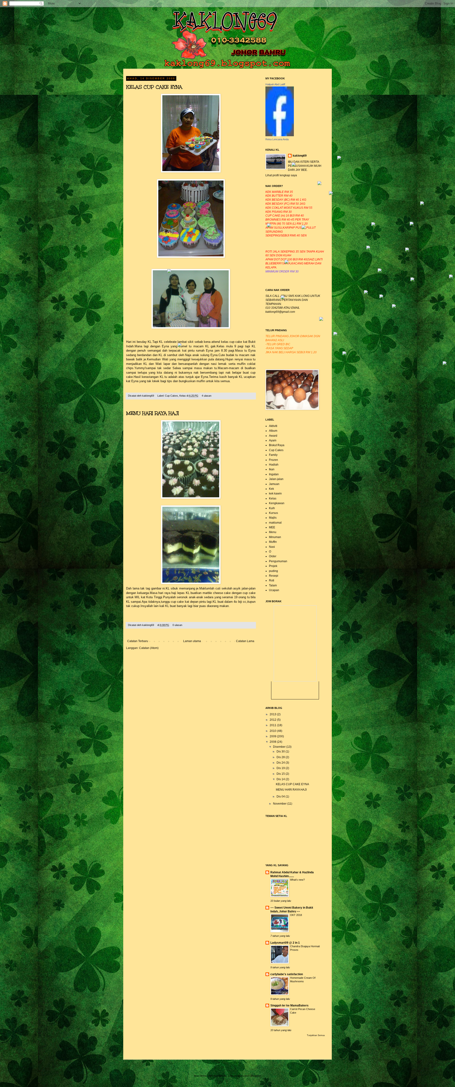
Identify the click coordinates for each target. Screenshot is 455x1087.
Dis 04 (281, 796)
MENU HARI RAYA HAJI (152, 413)
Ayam (272, 440)
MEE (272, 527)
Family (273, 455)
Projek (273, 566)
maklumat (275, 522)
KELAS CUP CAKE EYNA (154, 87)
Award (273, 435)
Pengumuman (278, 561)
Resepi (273, 575)
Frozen (273, 460)
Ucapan (274, 590)
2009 (273, 736)
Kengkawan (276, 503)
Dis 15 (281, 773)
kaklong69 (148, 395)
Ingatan (274, 474)
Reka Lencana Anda (277, 139)
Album (273, 430)
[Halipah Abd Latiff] (279, 135)
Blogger (255, 1076)
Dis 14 (281, 779)
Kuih (272, 508)
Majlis (273, 517)
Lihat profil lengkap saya (281, 175)
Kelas (182, 395)
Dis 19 (281, 768)
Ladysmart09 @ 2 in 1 (285, 942)
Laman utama (192, 641)
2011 (273, 725)
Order (272, 556)
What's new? (297, 879)
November (280, 803)
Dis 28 (281, 757)
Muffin (273, 542)
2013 (273, 714)
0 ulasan (177, 625)
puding (273, 571)
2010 (273, 731)
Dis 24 (281, 762)
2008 (273, 741)
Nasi (272, 546)
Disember (279, 746)
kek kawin (275, 493)
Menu (272, 532)
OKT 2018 (296, 915)
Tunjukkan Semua (316, 1035)
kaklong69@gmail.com (280, 311)
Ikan (271, 469)
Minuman (275, 537)
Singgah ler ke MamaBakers (289, 1005)
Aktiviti (273, 426)
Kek (271, 488)
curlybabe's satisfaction (286, 974)
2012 (273, 719)
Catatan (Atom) (149, 648)
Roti (271, 580)
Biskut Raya (276, 445)
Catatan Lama (245, 641)
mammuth (220, 1076)
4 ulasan (206, 395)
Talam (273, 585)
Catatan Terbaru (137, 641)
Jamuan (274, 484)
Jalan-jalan (276, 479)
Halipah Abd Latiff (275, 84)
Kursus (273, 513)
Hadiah (273, 464)
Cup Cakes (171, 395)
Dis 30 (281, 751)
